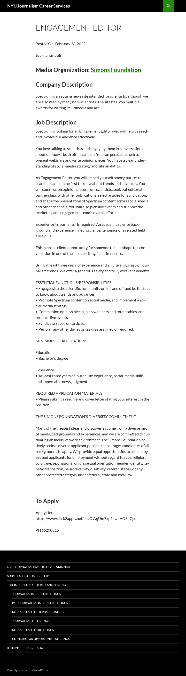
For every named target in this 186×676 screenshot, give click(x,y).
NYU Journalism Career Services (38, 5)
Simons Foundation (116, 69)
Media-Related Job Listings (33, 630)
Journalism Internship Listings (36, 594)
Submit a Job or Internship (28, 576)
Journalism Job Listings (30, 621)
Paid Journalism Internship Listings (40, 603)
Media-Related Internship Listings (38, 612)
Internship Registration (26, 648)
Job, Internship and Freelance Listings (37, 585)
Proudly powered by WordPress (27, 670)
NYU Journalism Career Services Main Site (39, 567)
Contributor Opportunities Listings (41, 639)
